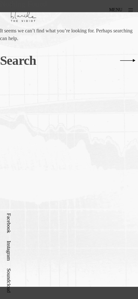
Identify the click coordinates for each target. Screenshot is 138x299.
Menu (115, 9)
